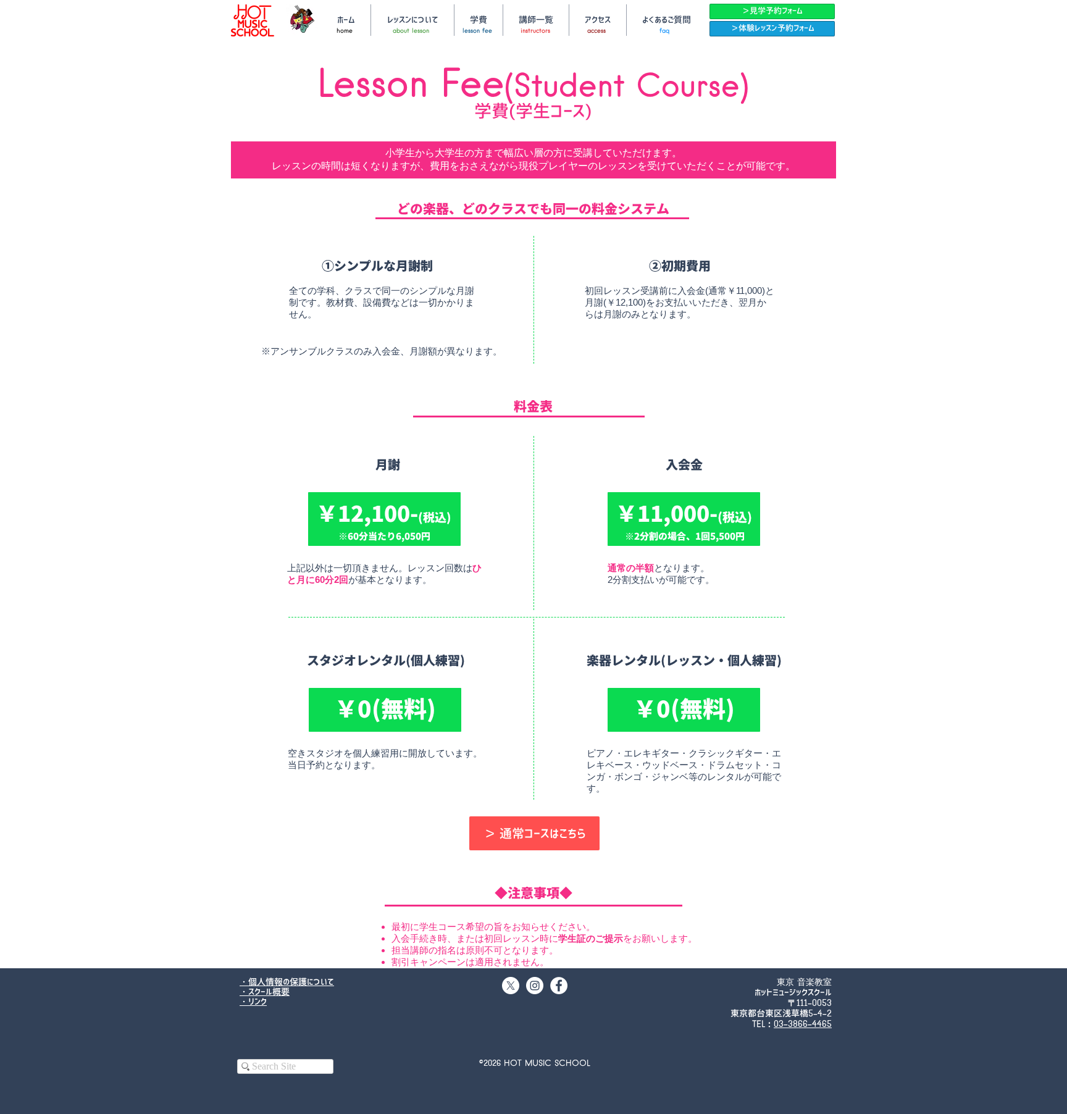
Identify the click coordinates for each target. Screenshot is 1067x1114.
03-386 (788, 1024)
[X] (510, 985)
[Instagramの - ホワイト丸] (534, 985)
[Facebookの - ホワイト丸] (558, 985)
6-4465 (817, 1024)
